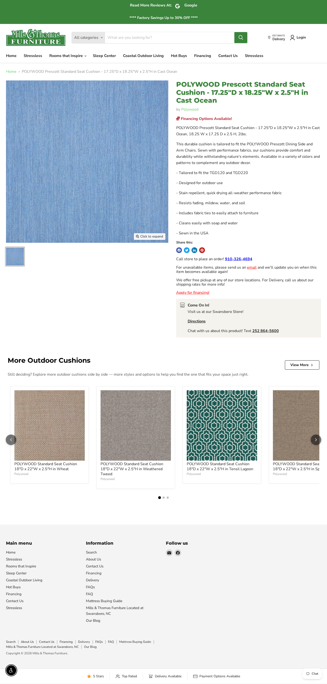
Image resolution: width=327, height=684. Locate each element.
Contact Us (228, 55)
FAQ (89, 594)
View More (299, 364)
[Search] (240, 37)
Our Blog (93, 620)
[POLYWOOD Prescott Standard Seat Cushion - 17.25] (15, 256)
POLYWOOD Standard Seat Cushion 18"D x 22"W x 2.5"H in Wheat (45, 466)
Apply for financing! (192, 292)
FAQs (90, 587)
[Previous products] (11, 440)
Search (91, 552)
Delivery (92, 580)
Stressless (33, 55)
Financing (202, 55)
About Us (93, 559)
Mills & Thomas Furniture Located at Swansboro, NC (42, 647)
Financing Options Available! (206, 118)
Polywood (189, 109)
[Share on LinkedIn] (194, 250)
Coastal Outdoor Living (143, 55)
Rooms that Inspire (66, 55)
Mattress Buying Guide (104, 601)
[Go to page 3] (168, 498)
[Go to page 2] (164, 498)
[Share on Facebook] (179, 250)
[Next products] (316, 440)
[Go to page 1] (159, 497)
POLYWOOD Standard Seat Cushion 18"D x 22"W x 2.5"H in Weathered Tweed (132, 469)
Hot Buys (179, 55)
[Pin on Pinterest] (202, 250)
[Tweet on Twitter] (187, 250)
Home (11, 55)
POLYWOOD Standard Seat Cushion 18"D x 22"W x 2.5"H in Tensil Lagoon (220, 466)
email (252, 267)
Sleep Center (104, 55)
